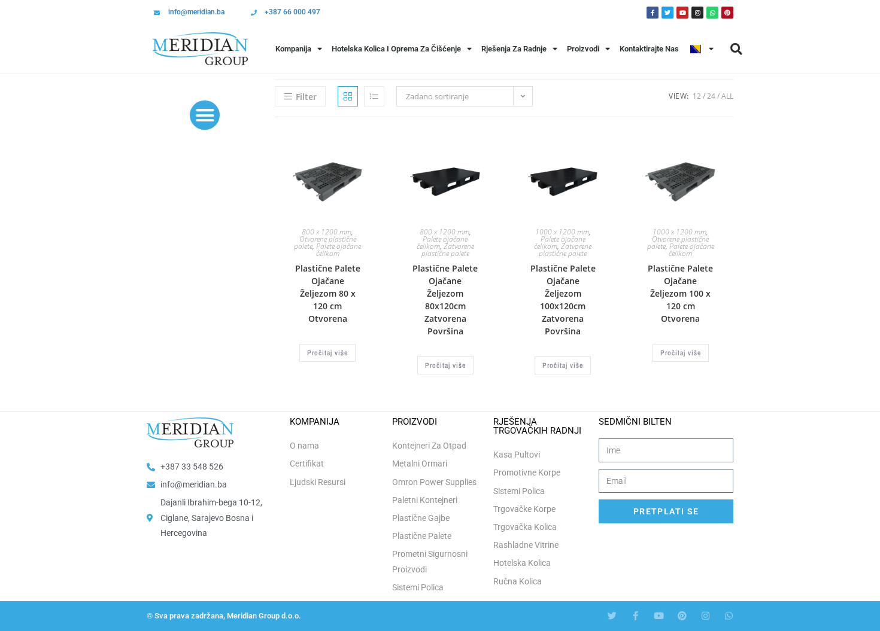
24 (711, 96)
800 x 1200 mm (326, 232)
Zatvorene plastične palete (447, 249)
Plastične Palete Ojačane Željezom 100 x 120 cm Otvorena (680, 293)
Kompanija (293, 48)
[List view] (374, 96)
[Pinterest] (727, 13)
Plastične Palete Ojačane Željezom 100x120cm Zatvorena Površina (563, 300)
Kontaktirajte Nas (649, 48)
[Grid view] (348, 96)
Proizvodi (583, 48)
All (727, 96)
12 (697, 96)
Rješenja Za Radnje (514, 48)
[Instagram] (697, 13)
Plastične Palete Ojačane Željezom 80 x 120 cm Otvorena (327, 293)
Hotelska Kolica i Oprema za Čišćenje (396, 48)
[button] (736, 49)
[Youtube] (682, 13)
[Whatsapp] (712, 13)
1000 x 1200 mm (562, 232)
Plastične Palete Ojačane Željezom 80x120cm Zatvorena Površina (445, 300)
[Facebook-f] (635, 615)
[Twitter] (667, 13)
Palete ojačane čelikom (339, 249)
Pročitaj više (327, 353)
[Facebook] (653, 13)
